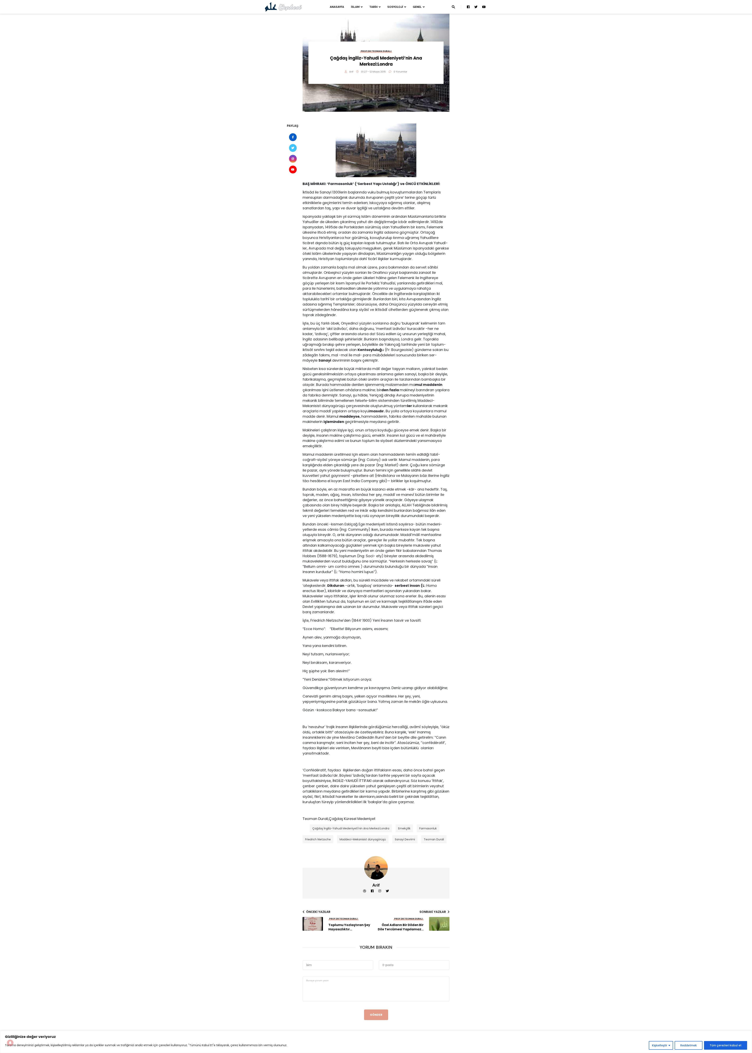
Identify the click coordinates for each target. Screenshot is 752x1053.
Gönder (376, 1015)
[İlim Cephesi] (283, 7)
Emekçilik (404, 828)
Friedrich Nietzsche (318, 839)
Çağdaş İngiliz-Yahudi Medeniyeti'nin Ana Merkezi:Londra (350, 828)
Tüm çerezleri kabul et (725, 1045)
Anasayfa (337, 7)
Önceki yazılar (318, 911)
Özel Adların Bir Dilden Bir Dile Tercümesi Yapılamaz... (401, 927)
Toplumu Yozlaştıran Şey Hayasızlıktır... (349, 927)
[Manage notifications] (10, 1043)
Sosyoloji (395, 7)
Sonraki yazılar (432, 911)
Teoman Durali (434, 839)
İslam (355, 7)
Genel (417, 7)
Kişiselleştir (659, 1045)
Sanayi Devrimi (405, 839)
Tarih (373, 7)
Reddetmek (688, 1045)
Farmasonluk (428, 828)
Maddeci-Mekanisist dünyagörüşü (363, 839)
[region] (376, 1042)
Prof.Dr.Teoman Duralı (376, 51)
